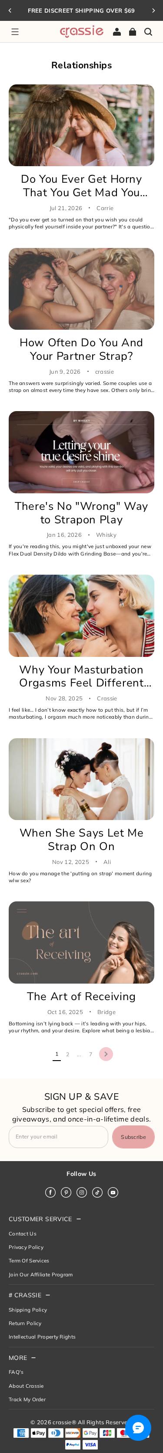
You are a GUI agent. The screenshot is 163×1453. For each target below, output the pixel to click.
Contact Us (23, 1233)
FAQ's (16, 1372)
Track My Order (27, 1399)
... (79, 1054)
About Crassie (26, 1386)
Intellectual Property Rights (42, 1336)
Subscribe (133, 1137)
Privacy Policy (26, 1247)
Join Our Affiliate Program (41, 1274)
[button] (15, 32)
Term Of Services (29, 1260)
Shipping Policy (28, 1309)
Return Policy (25, 1323)
